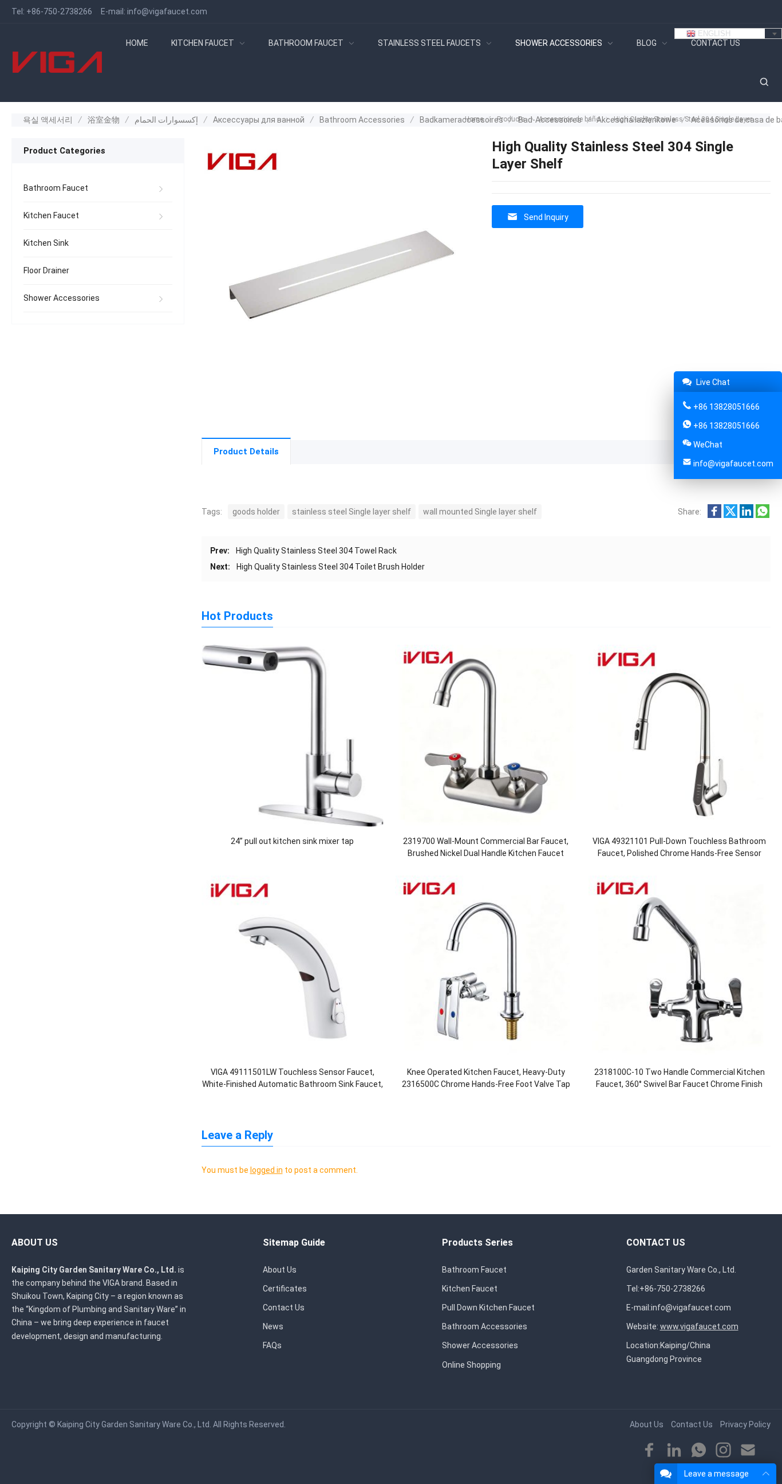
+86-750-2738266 (59, 11)
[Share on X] (730, 515)
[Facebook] (649, 1450)
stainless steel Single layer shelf (351, 511)
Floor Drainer (46, 270)
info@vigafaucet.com (167, 11)
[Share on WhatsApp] (763, 515)
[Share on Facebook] (714, 515)
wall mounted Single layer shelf (480, 511)
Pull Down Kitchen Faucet (488, 1307)
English (713, 33)
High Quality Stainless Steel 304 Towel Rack (316, 550)
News (273, 1326)
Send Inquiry (546, 217)
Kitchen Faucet (51, 215)
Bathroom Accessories (484, 1326)
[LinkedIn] (674, 1450)
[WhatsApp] (699, 1450)
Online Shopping (471, 1364)
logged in (266, 1170)
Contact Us (284, 1307)
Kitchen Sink (46, 243)
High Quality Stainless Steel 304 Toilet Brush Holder (330, 566)
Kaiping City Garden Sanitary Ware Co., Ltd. (134, 1424)
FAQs (272, 1345)
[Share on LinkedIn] (746, 515)
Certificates (285, 1288)
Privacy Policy (745, 1424)
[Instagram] (723, 1450)
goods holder (256, 511)
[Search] (764, 82)
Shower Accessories (61, 298)
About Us (280, 1269)
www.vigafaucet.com (699, 1326)
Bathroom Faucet (55, 188)
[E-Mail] (748, 1450)
